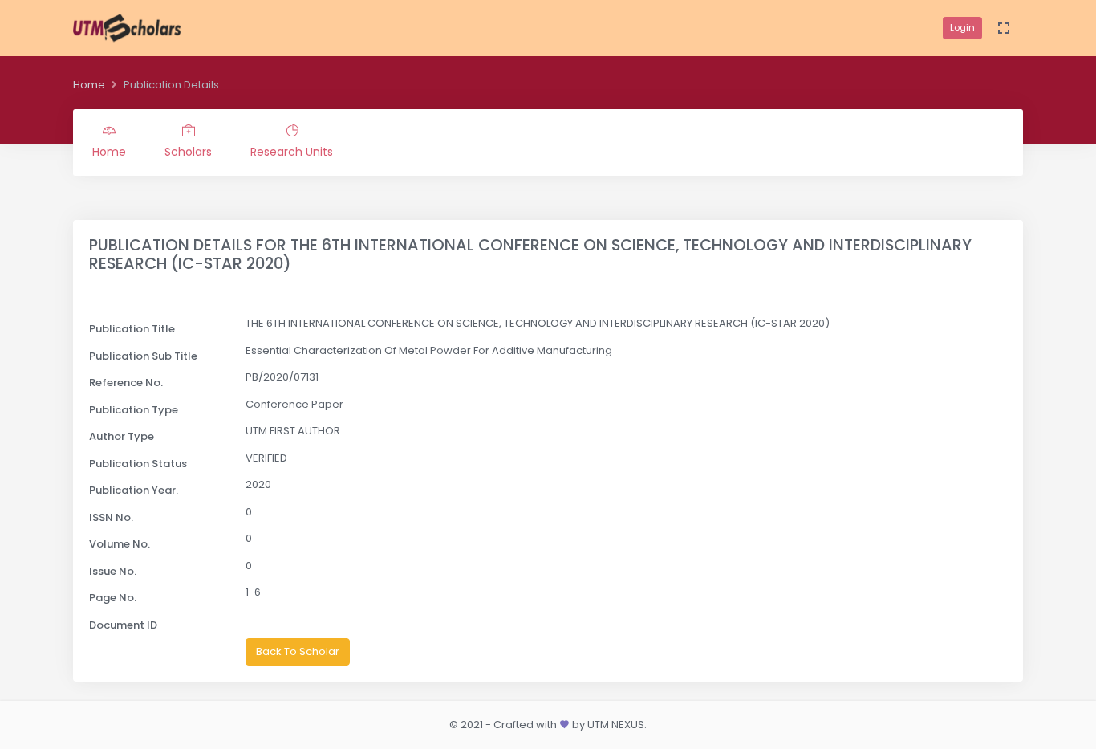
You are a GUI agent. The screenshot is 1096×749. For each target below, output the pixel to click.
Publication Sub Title (143, 356)
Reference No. (126, 382)
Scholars (188, 152)
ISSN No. (111, 517)
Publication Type (133, 409)
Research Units (291, 152)
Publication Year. (133, 490)
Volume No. (119, 544)
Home (89, 84)
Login (962, 27)
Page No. (112, 597)
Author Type (121, 436)
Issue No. (112, 571)
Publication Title (132, 328)
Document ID (123, 625)
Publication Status (138, 463)
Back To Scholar (297, 651)
